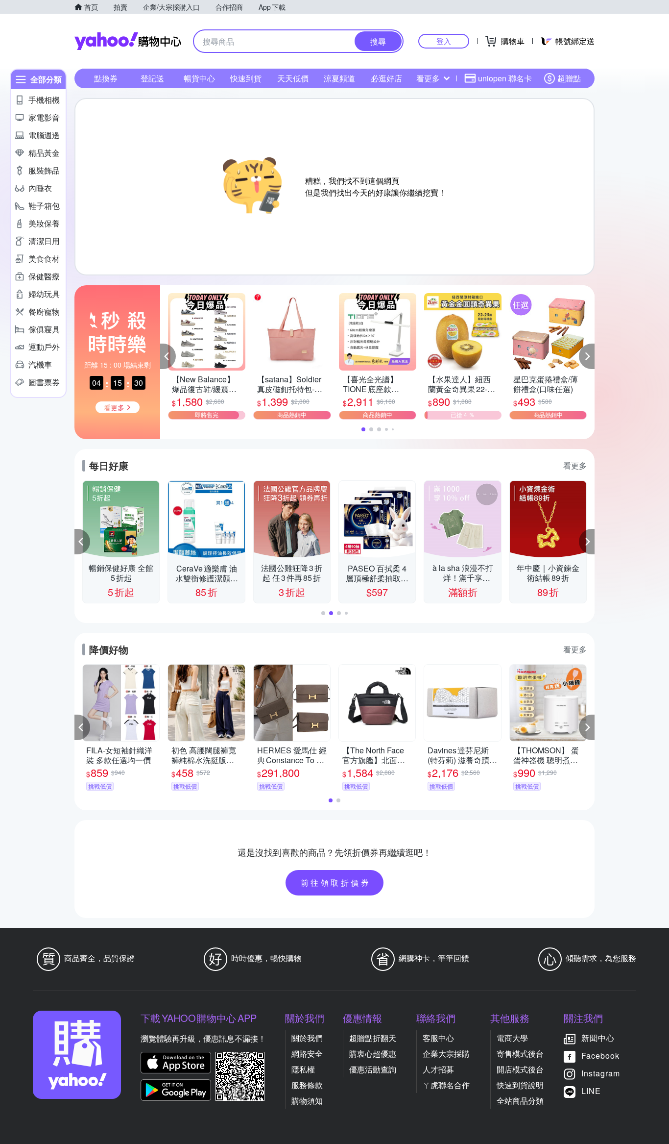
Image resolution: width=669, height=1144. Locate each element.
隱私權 (303, 1069)
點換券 (106, 78)
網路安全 (307, 1053)
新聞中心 (598, 1038)
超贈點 (569, 78)
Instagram (600, 1073)
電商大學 (512, 1038)
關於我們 (307, 1038)
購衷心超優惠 (372, 1053)
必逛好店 (386, 78)
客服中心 (438, 1038)
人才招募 (438, 1069)
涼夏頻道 (339, 78)
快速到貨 (246, 78)
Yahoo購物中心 (127, 41)
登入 (443, 41)
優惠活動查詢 (372, 1069)
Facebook (600, 1055)
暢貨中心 (199, 78)
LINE (591, 1090)
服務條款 (307, 1085)
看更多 (428, 78)
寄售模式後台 (520, 1053)
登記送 (152, 78)
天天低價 (293, 78)
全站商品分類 (520, 1100)
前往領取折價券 (336, 882)
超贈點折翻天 (372, 1038)
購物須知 (307, 1100)
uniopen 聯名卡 (505, 78)
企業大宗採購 (446, 1053)
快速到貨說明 (520, 1085)
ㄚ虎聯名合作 (446, 1085)
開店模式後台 (520, 1069)
